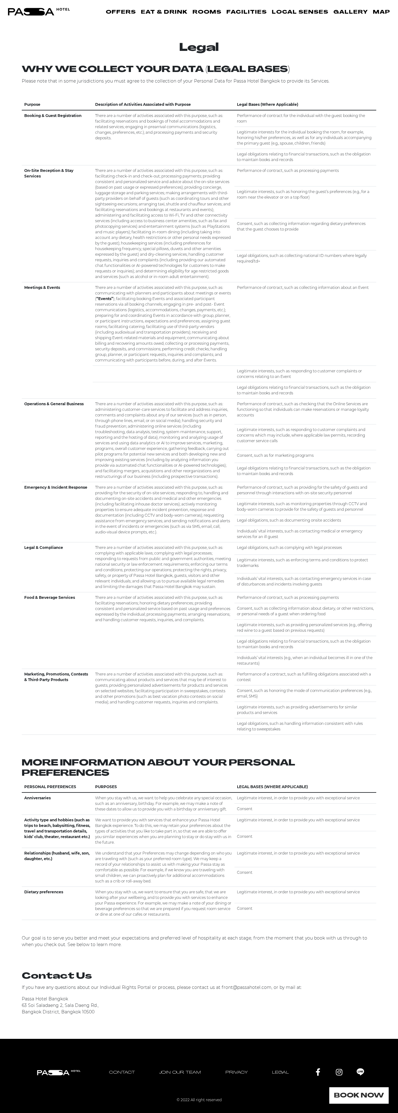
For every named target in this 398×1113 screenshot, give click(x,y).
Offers (121, 12)
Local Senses (300, 12)
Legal (280, 1072)
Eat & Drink (164, 12)
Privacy (236, 1072)
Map (381, 12)
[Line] (360, 1072)
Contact (122, 1072)
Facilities (246, 12)
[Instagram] (339, 1072)
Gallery (350, 12)
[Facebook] (318, 1072)
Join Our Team (180, 1072)
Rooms (206, 12)
